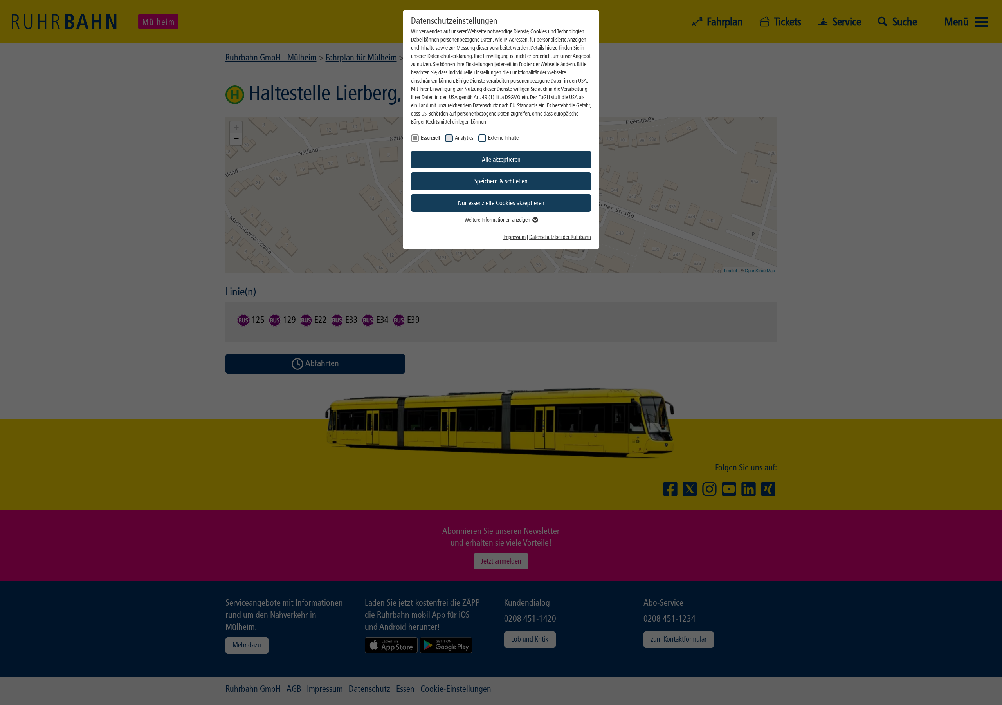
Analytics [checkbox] (464, 138)
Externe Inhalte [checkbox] (503, 138)
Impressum (514, 237)
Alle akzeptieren (501, 159)
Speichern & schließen (501, 181)
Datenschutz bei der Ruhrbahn (560, 237)
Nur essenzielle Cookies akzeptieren (501, 203)
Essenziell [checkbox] (430, 138)
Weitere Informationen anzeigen (498, 220)
